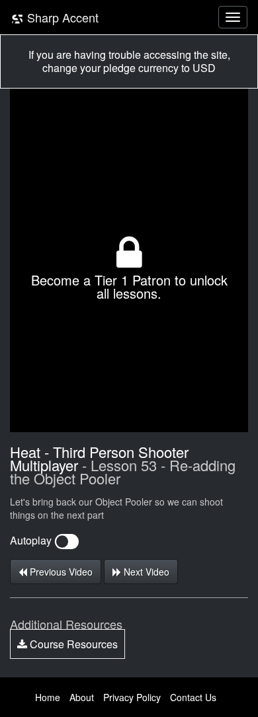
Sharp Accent (61, 17)
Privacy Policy (132, 697)
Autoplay (32, 540)
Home (47, 697)
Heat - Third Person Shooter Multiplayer (99, 458)
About (81, 697)
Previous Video (60, 571)
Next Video (145, 571)
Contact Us (193, 697)
